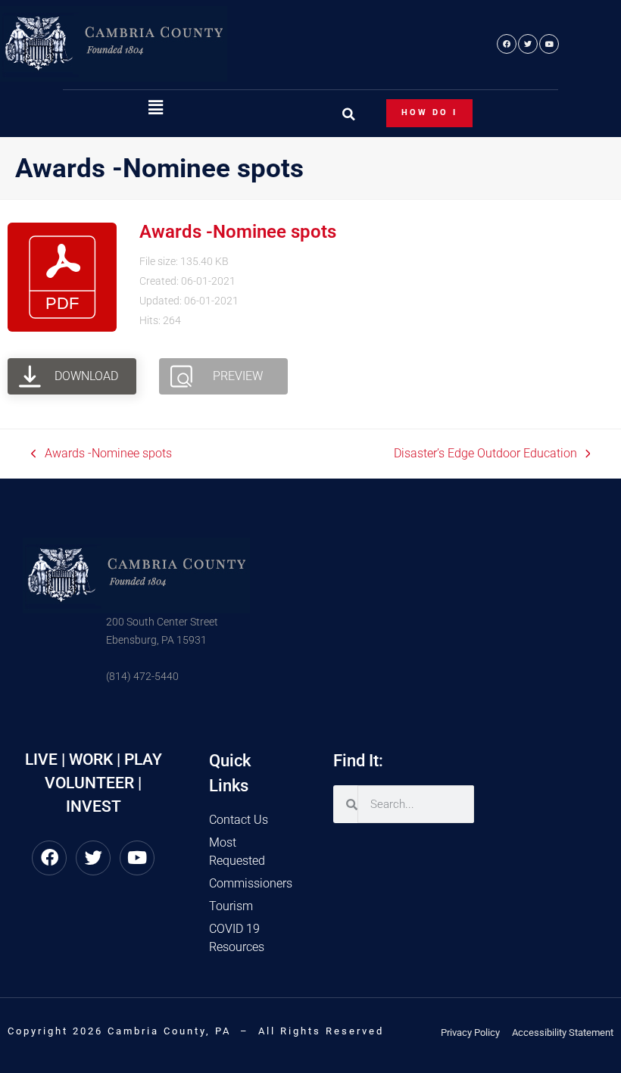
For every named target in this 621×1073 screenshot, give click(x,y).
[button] (155, 108)
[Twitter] (528, 44)
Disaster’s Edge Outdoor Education (485, 452)
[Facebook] (506, 44)
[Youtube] (549, 44)
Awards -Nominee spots (237, 231)
